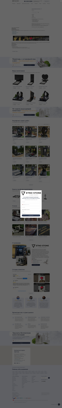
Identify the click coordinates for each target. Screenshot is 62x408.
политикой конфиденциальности (29, 213)
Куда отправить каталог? (26, 209)
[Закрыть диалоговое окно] (61, 1)
